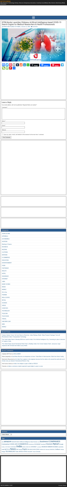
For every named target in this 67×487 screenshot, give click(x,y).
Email (3, 125)
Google (61, 444)
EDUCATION (5, 260)
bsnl (39, 441)
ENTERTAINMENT (7, 262)
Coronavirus (5, 444)
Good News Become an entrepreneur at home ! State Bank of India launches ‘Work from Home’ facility (38, 356)
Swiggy (3, 451)
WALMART (30, 451)
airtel (3, 441)
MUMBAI (55, 447)
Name (4, 121)
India (19, 446)
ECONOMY (37, 444)
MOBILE (4, 289)
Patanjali (20, 449)
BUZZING (4, 249)
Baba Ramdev (34, 441)
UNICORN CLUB (6, 321)
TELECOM (5, 313)
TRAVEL (4, 318)
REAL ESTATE (6, 297)
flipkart (56, 444)
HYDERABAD (13, 446)
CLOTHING (5, 252)
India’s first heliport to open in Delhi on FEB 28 (25, 363)
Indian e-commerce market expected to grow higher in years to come (25, 366)
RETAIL (4, 300)
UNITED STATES (23, 451)
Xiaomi (34, 451)
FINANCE (49, 444)
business (44, 441)
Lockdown (39, 446)
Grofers (3, 446)
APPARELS (5, 236)
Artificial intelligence (25, 441)
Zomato (38, 451)
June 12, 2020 (26, 26)
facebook (43, 444)
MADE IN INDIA (6, 284)
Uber (17, 451)
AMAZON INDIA (15, 441)
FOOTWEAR (5, 268)
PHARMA (4, 294)
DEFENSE (4, 255)
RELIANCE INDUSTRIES (34, 449)
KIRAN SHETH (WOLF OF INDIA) (12, 26)
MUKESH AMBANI (47, 447)
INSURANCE (5, 276)
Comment (5, 107)
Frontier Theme (62, 485)
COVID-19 (13, 444)
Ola (17, 449)
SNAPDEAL (52, 449)
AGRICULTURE (6, 233)
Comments (35, 26)
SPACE (4, 305)
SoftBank (57, 449)
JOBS (3, 281)
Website (4, 130)
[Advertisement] (17, 84)
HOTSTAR (7, 446)
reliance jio (42, 449)
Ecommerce (31, 444)
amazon (7, 441)
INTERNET (5, 278)
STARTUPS (5, 308)
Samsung (47, 449)
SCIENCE (4, 302)
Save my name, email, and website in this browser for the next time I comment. (24, 134)
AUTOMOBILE (6, 239)
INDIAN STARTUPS (26, 446)
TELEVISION (5, 316)
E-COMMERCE (6, 257)
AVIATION (4, 241)
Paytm (24, 449)
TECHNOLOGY (6, 310)
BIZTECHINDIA (5, 1)
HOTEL (4, 273)
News (13, 449)
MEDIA (4, 286)
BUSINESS (5, 246)
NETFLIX (7, 449)
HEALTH (4, 271)
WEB (3, 324)
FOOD (3, 265)
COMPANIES (54, 441)
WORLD (4, 326)
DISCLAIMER (17, 354)
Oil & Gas (4, 292)
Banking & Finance (7, 244)
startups (62, 449)
